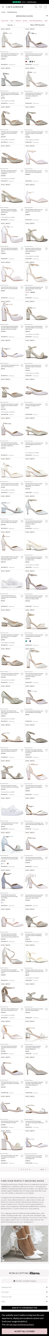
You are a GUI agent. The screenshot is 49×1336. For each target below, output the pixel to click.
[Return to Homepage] (14, 7)
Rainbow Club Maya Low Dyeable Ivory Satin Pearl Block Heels (10, 674)
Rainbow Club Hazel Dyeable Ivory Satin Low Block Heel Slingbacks (9, 172)
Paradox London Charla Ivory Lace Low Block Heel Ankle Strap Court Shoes (34, 971)
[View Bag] (45, 6)
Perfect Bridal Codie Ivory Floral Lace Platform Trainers (9, 823)
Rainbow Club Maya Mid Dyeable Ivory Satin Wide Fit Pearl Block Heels (34, 133)
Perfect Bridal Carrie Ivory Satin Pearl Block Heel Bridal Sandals (9, 858)
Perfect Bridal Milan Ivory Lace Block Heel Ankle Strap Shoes (33, 171)
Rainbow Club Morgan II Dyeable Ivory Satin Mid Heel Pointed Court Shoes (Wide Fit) (34, 1083)
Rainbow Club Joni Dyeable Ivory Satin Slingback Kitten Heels (34, 443)
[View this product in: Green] (26, 641)
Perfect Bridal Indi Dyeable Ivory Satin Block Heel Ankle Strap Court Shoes (10, 55)
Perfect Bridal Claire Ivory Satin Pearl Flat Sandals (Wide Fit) (9, 750)
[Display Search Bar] (36, 6)
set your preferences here (21, 1324)
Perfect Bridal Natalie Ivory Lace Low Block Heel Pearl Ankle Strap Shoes (10, 1083)
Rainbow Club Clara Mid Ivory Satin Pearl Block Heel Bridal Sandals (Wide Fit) (33, 250)
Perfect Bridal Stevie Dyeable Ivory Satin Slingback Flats (33, 404)
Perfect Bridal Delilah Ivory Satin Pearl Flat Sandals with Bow (10, 1121)
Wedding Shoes (12, 12)
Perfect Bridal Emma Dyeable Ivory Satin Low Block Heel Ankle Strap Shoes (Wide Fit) (10, 444)
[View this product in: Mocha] (8, 863)
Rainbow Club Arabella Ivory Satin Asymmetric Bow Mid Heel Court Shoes (10, 712)
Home (3, 12)
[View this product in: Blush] (4, 863)
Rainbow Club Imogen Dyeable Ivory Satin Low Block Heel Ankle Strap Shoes (34, 751)
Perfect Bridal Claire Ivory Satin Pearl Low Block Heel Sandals (9, 521)
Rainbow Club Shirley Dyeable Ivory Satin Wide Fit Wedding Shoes (33, 935)
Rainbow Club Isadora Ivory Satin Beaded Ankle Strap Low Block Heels (10, 405)
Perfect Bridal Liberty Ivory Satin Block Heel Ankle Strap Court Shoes (34, 55)
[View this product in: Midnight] (30, 61)
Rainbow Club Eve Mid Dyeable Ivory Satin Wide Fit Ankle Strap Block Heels (34, 328)
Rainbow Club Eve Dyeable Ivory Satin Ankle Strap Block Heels (9, 1009)
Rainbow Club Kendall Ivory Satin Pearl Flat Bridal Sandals (34, 1009)
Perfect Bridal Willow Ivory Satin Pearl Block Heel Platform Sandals (10, 1157)
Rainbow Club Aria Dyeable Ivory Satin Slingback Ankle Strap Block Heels (10, 94)
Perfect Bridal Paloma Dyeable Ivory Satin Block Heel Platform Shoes (9, 249)
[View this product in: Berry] (26, 61)
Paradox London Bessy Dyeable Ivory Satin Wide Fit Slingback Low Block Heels (33, 558)
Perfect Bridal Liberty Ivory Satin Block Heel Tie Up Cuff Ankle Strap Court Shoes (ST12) (34, 896)
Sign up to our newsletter (24, 1308)
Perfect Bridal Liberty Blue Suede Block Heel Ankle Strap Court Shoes (9, 896)
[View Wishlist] (40, 6)
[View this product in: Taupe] (34, 61)
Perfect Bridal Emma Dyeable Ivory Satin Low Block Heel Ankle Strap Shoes (34, 859)
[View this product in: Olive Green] (32, 61)
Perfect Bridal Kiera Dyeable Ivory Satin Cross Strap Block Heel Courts (10, 971)
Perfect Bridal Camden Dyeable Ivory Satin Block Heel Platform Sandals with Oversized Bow (9, 327)
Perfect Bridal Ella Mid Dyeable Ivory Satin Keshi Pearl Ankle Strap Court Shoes (34, 522)
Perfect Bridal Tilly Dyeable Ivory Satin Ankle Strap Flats (10, 365)
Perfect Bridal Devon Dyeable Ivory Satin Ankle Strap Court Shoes (9, 1047)
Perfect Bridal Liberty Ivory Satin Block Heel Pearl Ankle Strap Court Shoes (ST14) (10, 558)
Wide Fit (18, 21)
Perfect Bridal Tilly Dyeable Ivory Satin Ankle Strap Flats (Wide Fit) (34, 823)
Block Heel (4, 21)
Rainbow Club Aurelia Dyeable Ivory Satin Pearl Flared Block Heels (9, 133)
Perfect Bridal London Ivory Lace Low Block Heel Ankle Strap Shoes (34, 211)
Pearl (12, 21)
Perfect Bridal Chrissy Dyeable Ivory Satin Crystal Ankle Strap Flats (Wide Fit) (33, 1157)
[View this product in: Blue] (26, 295)
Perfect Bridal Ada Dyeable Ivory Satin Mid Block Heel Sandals (34, 711)
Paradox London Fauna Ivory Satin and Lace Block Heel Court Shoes (10, 484)
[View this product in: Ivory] (28, 61)
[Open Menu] (2, 6)
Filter (37, 25)
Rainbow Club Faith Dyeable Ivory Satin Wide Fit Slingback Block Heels (9, 211)
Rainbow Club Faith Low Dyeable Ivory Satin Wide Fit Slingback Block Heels (10, 636)
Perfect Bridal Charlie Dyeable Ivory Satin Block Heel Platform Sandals (33, 787)
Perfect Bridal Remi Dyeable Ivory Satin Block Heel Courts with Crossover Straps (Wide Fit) (10, 935)
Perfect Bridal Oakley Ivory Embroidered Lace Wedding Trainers (8, 597)
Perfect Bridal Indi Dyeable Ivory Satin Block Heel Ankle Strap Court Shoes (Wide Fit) (34, 94)
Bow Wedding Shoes (36, 21)
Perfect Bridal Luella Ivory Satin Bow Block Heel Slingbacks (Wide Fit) (33, 485)
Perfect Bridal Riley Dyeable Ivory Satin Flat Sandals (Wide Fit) (34, 1122)
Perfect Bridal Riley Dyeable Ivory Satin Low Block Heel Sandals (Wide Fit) (33, 1047)
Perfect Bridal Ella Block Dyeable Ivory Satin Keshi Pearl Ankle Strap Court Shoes (34, 675)
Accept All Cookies (24, 1331)
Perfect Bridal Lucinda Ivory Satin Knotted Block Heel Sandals (34, 635)
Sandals (25, 21)
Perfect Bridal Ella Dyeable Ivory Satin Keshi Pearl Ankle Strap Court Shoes (34, 288)
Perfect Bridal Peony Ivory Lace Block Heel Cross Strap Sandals (9, 287)
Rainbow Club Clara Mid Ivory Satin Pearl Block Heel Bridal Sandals (33, 367)
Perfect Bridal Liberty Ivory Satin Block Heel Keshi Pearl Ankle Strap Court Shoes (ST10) (34, 597)
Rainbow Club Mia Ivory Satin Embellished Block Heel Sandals (10, 786)
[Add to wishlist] (21, 54)
